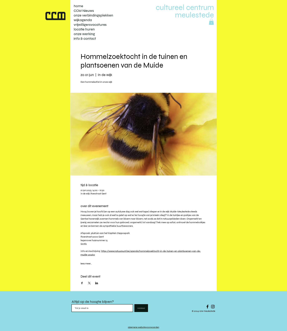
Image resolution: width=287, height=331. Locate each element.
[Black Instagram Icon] (212, 306)
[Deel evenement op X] (89, 283)
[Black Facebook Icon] (207, 306)
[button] (211, 22)
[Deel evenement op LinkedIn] (96, 283)
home (78, 6)
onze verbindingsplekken (93, 15)
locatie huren (84, 29)
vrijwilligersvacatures (90, 24)
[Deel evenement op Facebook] (82, 283)
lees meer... (86, 263)
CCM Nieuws (84, 11)
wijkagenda (83, 20)
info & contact (85, 38)
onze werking (84, 34)
